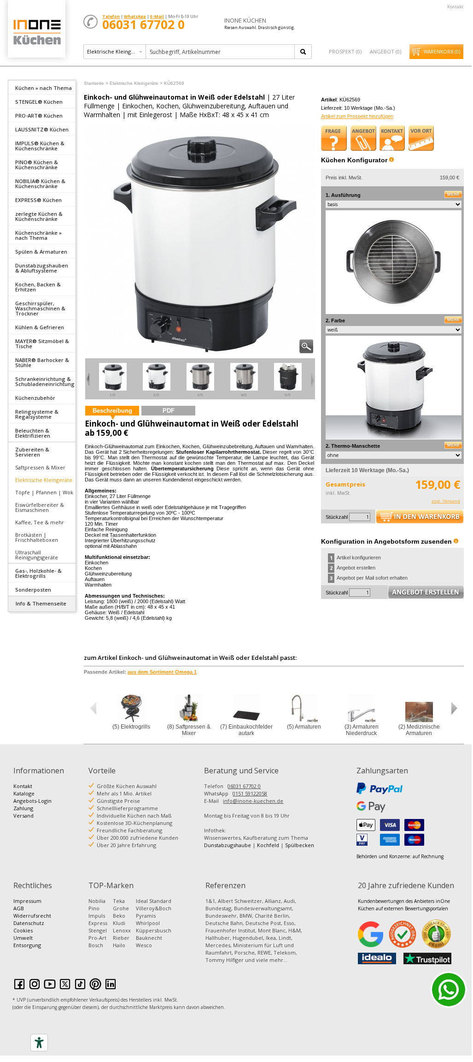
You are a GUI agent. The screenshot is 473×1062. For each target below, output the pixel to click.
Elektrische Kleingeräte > (136, 83)
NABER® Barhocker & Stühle (42, 362)
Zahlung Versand (23, 812)
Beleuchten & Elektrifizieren (32, 433)
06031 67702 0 (244, 786)
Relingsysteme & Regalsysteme (36, 414)
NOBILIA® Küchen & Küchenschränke (40, 184)
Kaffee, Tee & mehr (39, 522)
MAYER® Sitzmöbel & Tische (42, 344)
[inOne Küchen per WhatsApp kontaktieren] (448, 989)
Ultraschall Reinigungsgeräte (36, 555)
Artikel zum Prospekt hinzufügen (357, 116)
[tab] (42, 87)
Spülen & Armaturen (41, 251)
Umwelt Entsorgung (27, 941)
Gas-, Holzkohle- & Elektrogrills (38, 573)
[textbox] (221, 51)
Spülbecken (299, 845)
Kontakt (455, 7)
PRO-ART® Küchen (39, 115)
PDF (169, 410)
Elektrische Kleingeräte (43, 479)
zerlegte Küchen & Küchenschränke (39, 216)
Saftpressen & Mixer (40, 467)
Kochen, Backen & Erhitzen (38, 287)
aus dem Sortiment (162, 672)
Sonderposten (33, 589)
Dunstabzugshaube (227, 845)
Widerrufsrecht (32, 915)
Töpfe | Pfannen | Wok (44, 492)
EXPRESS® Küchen (38, 199)
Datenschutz (28, 923)
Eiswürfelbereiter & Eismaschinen (39, 507)
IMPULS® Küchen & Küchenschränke (39, 146)
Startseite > (96, 83)
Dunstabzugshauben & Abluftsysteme (41, 268)
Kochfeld (268, 845)
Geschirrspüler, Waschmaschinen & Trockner (40, 308)
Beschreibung (112, 410)
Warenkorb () (442, 51)
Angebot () (385, 51)
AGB (18, 908)
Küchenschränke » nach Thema (38, 235)
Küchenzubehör (35, 397)
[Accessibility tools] (39, 1042)
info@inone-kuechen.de (253, 800)
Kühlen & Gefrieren (39, 327)
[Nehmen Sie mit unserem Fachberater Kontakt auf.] (392, 138)
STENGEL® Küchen (39, 101)
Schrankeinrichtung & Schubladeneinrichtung (45, 381)
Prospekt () (345, 51)
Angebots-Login (32, 800)
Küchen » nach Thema (43, 87)
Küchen (36, 32)
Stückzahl (337, 517)
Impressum (27, 900)
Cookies (23, 930)
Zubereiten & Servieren (32, 452)
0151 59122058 (250, 793)
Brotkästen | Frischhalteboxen (36, 537)
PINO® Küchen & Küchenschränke (36, 165)
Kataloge (24, 793)
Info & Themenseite (41, 603)
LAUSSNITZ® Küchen (42, 129)
